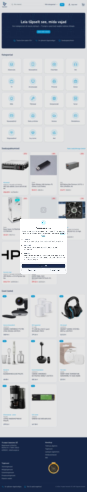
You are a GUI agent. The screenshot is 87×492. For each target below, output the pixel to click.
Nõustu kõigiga (43, 266)
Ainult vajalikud (55, 270)
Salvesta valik (32, 270)
